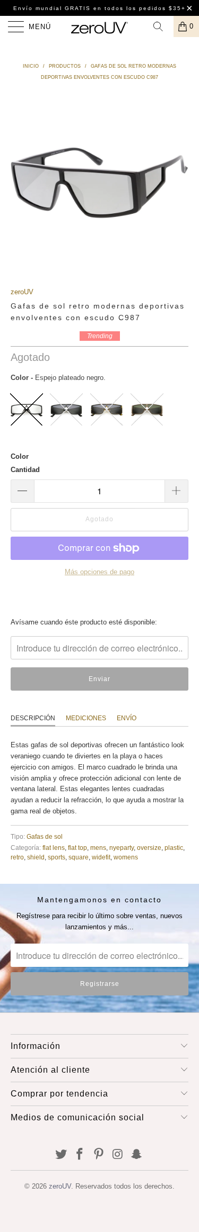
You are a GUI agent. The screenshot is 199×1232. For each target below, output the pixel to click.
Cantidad (25, 470)
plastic (174, 847)
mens (98, 847)
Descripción (33, 718)
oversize (149, 847)
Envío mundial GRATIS (52, 8)
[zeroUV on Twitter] (61, 1155)
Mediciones (86, 718)
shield (36, 857)
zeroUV (22, 292)
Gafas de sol (45, 836)
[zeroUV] (100, 26)
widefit (101, 857)
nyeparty (121, 847)
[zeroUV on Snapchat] (137, 1155)
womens (126, 857)
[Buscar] (161, 26)
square (78, 857)
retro (17, 857)
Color (20, 456)
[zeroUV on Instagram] (118, 1155)
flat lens (53, 847)
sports (56, 857)
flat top (77, 847)
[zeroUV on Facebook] (80, 1155)
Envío (126, 718)
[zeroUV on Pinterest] (99, 1155)
